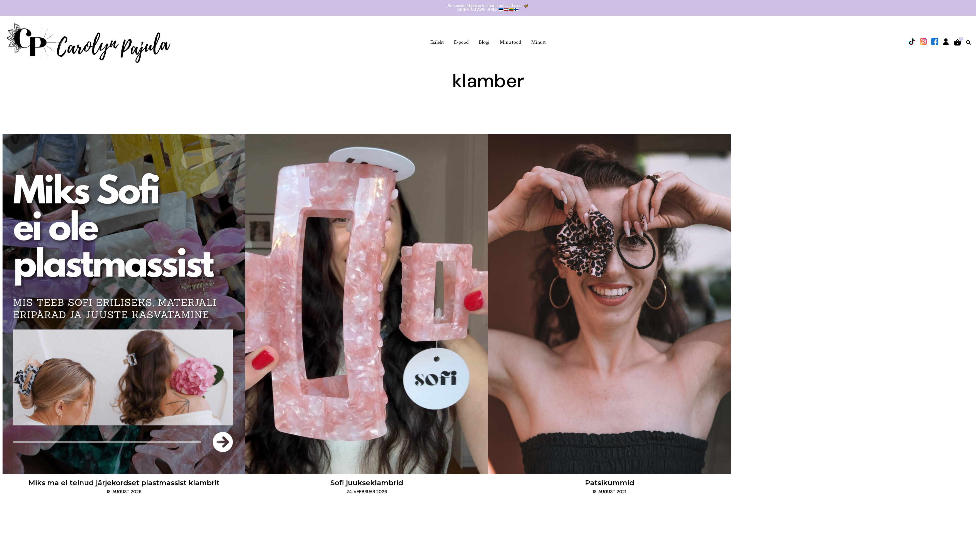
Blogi (484, 42)
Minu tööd (510, 42)
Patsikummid (609, 482)
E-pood (461, 42)
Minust (538, 42)
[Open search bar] (968, 42)
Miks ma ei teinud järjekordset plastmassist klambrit (124, 482)
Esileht (437, 42)
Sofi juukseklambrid (366, 482)
